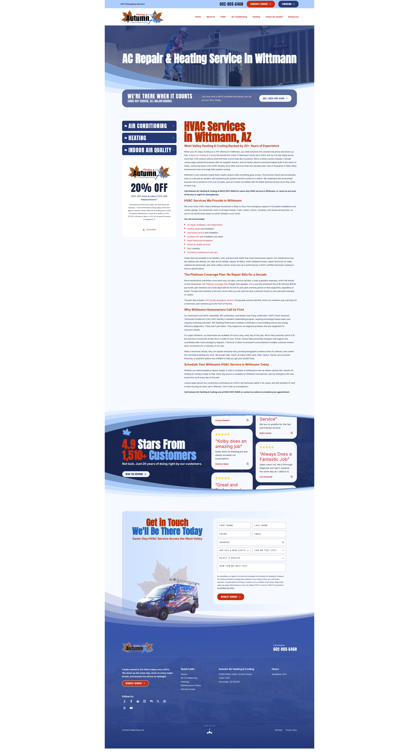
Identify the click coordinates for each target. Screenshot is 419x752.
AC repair (191, 225)
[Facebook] (131, 701)
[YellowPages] (164, 701)
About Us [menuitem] (210, 17)
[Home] (142, 17)
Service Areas (188, 689)
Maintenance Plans (191, 685)
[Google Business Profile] (137, 701)
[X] (157, 701)
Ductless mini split (195, 236)
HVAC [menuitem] (223, 17)
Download (151, 229)
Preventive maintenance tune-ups (202, 252)
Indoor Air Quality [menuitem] (274, 17)
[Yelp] (124, 707)
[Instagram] (144, 701)
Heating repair (193, 229)
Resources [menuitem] (293, 17)
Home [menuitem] (198, 17)
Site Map (278, 730)
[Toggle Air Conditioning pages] (173, 125)
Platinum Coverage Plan (217, 284)
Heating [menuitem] (256, 17)
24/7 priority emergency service (219, 300)
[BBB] (124, 701)
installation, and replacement (209, 225)
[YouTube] (131, 707)
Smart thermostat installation (200, 240)
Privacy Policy (291, 730)
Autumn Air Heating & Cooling (202, 155)
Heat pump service (195, 233)
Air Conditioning (189, 677)
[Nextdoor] (151, 701)
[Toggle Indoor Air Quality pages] (173, 149)
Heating (185, 681)
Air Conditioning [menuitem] (239, 17)
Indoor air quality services (198, 244)
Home (184, 674)
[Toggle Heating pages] (173, 137)
